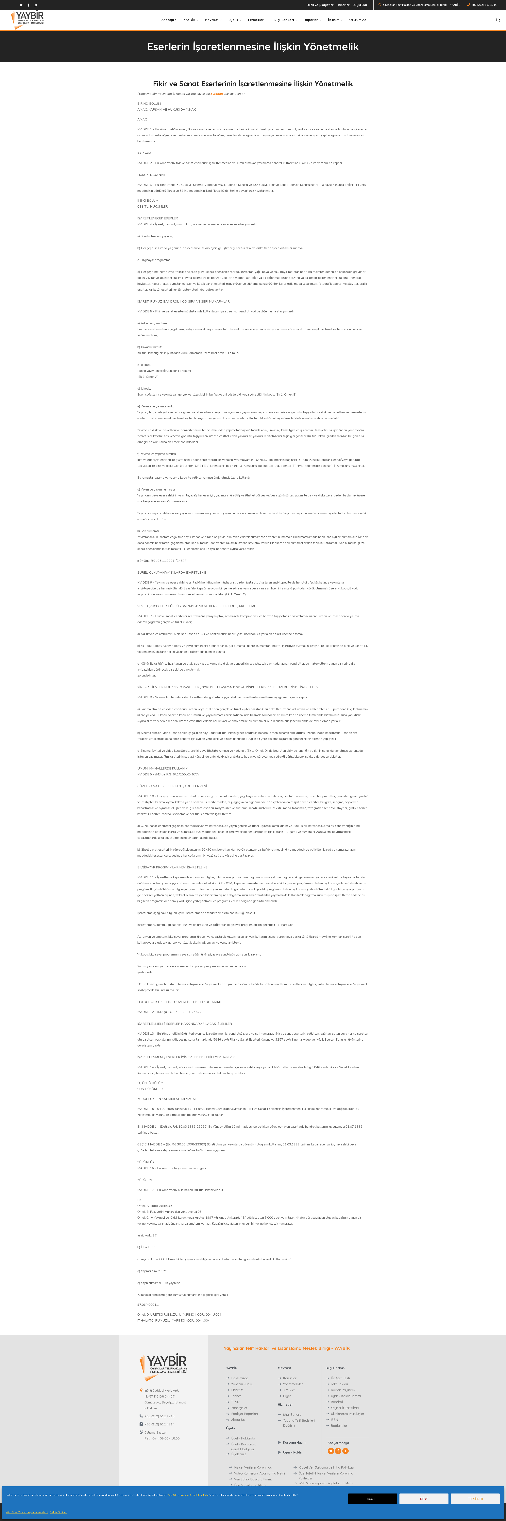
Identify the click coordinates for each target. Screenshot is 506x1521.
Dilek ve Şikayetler (320, 5)
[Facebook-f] (338, 1451)
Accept (372, 1499)
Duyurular (360, 5)
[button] (498, 20)
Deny (424, 1499)
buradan (217, 94)
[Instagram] (345, 1451)
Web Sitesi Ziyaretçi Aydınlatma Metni (188, 1495)
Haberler (343, 5)
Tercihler (475, 1499)
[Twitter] (331, 1451)
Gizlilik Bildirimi (58, 1512)
